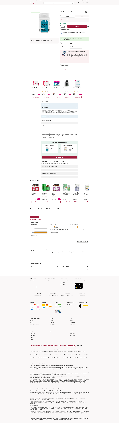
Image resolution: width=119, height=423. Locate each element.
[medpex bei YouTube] (71, 304)
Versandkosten (72, 324)
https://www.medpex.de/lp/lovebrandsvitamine (67, 380)
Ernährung (32, 326)
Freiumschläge (72, 322)
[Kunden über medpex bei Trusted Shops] (84, 306)
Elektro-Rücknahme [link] (54, 345)
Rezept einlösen (52, 326)
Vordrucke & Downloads (54, 329)
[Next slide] (87, 193)
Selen (47, 9)
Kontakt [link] (71, 331)
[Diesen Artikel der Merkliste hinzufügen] (88, 26)
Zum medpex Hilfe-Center (64, 280)
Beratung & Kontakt (81, 0)
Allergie (31, 320)
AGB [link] (41, 345)
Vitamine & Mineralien (42, 9)
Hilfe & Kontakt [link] (62, 282)
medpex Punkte (72, 333)
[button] (73, 61)
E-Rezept (71, 320)
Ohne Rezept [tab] (67, 16)
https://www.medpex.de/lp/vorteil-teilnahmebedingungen (64, 365)
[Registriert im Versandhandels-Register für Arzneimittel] (59, 305)
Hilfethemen (87, 0)
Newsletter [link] (52, 322)
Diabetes (31, 322)
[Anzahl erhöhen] (64, 26)
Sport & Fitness (32, 335)
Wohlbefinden (36, 9)
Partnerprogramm (53, 331)
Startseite (31, 9)
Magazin (37, 0)
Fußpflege (31, 337)
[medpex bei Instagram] (69, 304)
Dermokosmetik (32, 329)
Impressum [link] (64, 345)
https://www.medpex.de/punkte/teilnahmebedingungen (57, 388)
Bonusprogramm (53, 324)
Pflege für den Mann (33, 331)
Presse (38, 345)
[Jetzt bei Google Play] (81, 287)
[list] (44, 22)
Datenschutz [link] (48, 345)
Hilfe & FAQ (72, 326)
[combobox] (59, 3)
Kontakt (51, 320)
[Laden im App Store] (81, 284)
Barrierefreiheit (72, 335)
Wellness (31, 339)
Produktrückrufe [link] (72, 329)
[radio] (61, 19)
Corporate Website (33, 345)
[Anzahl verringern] (61, 26)
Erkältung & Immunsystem (34, 324)
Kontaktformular (62, 284)
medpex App (41, 0)
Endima (71, 46)
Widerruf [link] (44, 345)
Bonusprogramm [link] (32, 0)
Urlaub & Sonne (32, 333)
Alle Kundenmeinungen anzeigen (35, 219)
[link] (56, 311)
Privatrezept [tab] (82, 16)
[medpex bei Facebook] (67, 304)
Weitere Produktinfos (46, 116)
